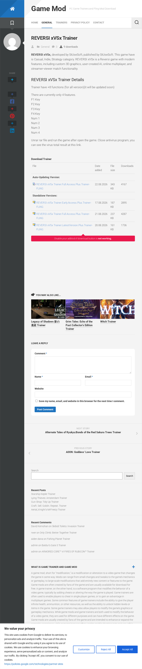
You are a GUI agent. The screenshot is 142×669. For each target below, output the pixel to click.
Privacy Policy (80, 22)
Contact (98, 22)
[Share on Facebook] (12, 98)
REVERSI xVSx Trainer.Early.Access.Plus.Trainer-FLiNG (63, 204)
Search (35, 470)
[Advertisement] (83, 267)
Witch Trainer (108, 321)
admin (34, 545)
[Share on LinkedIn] (12, 127)
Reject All (106, 649)
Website (39, 388)
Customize (84, 649)
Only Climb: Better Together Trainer (58, 532)
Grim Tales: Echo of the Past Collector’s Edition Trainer (79, 325)
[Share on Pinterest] (12, 112)
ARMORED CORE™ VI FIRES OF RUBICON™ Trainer (68, 551)
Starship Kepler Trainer (43, 494)
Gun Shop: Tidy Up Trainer (45, 501)
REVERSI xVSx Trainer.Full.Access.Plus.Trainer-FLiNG (63, 186)
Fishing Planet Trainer (58, 538)
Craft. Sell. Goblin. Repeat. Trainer (48, 505)
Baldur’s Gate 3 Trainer (54, 545)
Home (34, 22)
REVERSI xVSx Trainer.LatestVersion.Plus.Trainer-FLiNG (64, 227)
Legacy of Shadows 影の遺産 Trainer (45, 323)
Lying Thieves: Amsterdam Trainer (49, 498)
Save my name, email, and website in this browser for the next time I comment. (82, 401)
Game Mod (48, 8)
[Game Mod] (12, 9)
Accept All (127, 649)
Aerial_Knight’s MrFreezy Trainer (48, 509)
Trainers (61, 22)
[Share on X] (12, 83)
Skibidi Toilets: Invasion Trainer (68, 526)
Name (39, 376)
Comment (41, 353)
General (47, 22)
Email (89, 376)
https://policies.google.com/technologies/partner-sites (33, 664)
